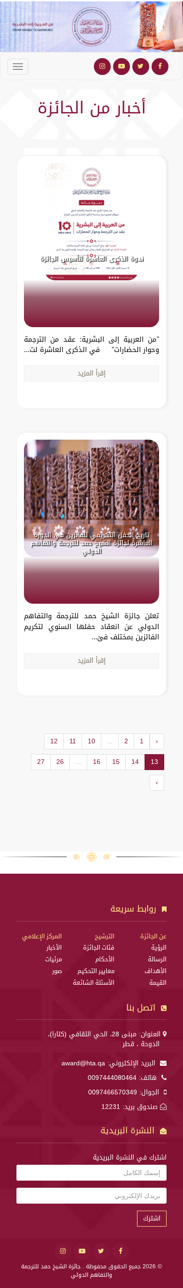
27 (41, 762)
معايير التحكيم (95, 971)
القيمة (158, 982)
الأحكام (104, 959)
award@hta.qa (83, 1063)
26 (60, 762)
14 (135, 762)
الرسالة (157, 959)
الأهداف (156, 971)
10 (91, 741)
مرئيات (53, 959)
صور (57, 971)
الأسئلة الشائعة (93, 982)
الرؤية (159, 947)
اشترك (151, 1218)
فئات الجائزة (98, 947)
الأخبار (54, 947)
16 (96, 762)
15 (116, 762)
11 (72, 741)
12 (54, 741)
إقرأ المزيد (91, 373)
